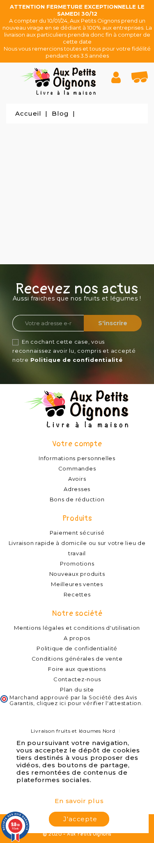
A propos (77, 638)
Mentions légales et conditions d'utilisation (77, 627)
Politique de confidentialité (76, 359)
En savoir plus (79, 801)
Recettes (77, 594)
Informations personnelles (77, 458)
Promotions (77, 563)
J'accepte (80, 819)
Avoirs (77, 478)
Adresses (77, 489)
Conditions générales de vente (77, 658)
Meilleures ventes (77, 584)
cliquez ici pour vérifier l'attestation (89, 703)
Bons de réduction (77, 499)
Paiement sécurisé (77, 532)
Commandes (77, 468)
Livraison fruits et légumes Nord (73, 731)
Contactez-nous (77, 679)
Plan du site (77, 689)
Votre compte (77, 444)
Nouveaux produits (77, 574)
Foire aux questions (77, 669)
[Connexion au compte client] (119, 77)
